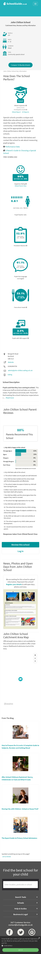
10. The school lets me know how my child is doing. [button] (20, 507)
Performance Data (12, 146)
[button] (20, 946)
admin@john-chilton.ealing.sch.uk (20, 370)
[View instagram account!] (31, 932)
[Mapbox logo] (8, 704)
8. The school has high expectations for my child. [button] (19, 501)
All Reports (25, 112)
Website (11, 362)
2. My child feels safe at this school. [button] (14, 472)
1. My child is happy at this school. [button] (14, 447)
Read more (10, 398)
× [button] (39, 938)
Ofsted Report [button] (16, 112)
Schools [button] (20, 903)
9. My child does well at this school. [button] (15, 504)
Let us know (6, 856)
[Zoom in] (35, 655)
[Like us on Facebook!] (9, 932)
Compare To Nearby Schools (20, 65)
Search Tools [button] (20, 897)
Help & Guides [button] (20, 908)
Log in (20, 551)
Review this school (20, 544)
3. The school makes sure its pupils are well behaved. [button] (20, 476)
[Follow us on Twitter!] (20, 932)
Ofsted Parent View (20, 186)
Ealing (10, 374)
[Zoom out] (35, 658)
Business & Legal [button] (20, 914)
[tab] (20, 447)
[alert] (20, 945)
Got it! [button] (20, 950)
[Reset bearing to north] (35, 661)
